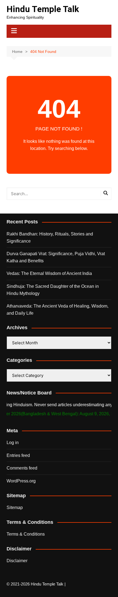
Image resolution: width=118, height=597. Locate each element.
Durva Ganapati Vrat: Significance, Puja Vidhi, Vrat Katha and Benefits (56, 257)
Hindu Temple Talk (43, 9)
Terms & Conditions (26, 534)
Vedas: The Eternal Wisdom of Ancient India (49, 273)
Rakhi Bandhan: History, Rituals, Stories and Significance (50, 237)
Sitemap (15, 507)
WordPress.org (21, 481)
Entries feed (18, 455)
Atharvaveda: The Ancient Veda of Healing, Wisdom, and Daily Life (57, 309)
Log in (13, 442)
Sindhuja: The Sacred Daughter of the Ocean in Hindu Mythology (53, 290)
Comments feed (22, 468)
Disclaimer (17, 560)
